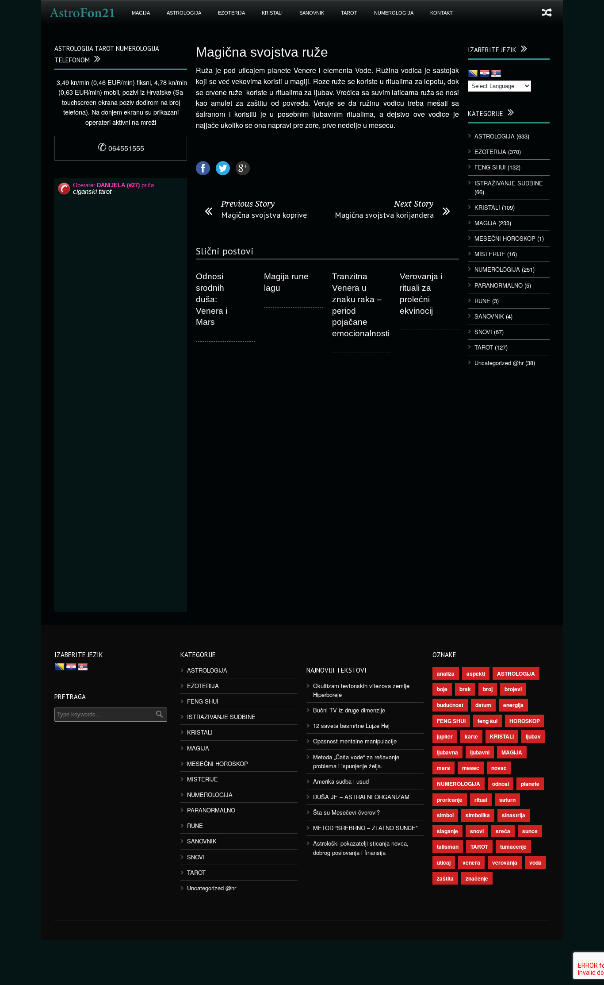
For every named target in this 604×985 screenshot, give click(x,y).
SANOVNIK (311, 12)
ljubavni (479, 752)
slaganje (447, 831)
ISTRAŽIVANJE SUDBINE (508, 183)
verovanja (504, 862)
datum (483, 705)
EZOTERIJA (231, 12)
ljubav (533, 736)
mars (443, 768)
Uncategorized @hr (499, 362)
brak (465, 689)
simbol (445, 815)
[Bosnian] (473, 73)
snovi (477, 831)
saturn (507, 800)
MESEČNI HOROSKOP (504, 238)
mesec (470, 768)
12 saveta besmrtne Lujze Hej (351, 725)
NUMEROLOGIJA (393, 12)
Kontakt (441, 12)
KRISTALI (272, 12)
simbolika (478, 815)
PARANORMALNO (498, 285)
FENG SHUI (490, 167)
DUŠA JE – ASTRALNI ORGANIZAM (361, 797)
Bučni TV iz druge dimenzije (349, 710)
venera (471, 862)
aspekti (475, 673)
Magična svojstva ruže (262, 52)
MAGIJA (141, 12)
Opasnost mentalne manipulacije (355, 741)
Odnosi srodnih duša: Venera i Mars (211, 299)
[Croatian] (484, 73)
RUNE (482, 300)
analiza (446, 673)
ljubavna (447, 752)
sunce (530, 831)
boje (442, 689)
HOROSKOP (524, 721)
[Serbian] (496, 73)
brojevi (513, 689)
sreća (503, 831)
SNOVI (483, 331)
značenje (477, 878)
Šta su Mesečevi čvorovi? (346, 812)
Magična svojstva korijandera (384, 215)
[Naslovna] (82, 12)
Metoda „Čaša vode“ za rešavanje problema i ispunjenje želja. (356, 761)
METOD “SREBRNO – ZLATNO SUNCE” (365, 827)
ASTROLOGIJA (184, 12)
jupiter (445, 736)
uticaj (444, 862)
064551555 (121, 148)
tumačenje (513, 846)
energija (513, 705)
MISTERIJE (489, 254)
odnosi (500, 784)
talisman (448, 846)
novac (499, 768)
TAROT (349, 12)
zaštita (445, 878)
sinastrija (513, 815)
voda (535, 862)
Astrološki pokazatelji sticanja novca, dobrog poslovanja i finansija (361, 847)
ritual (480, 800)
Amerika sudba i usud (341, 781)
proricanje (450, 800)
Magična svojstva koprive (264, 215)
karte (471, 736)
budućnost (450, 705)
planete (530, 784)
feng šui (487, 721)
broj (488, 689)
